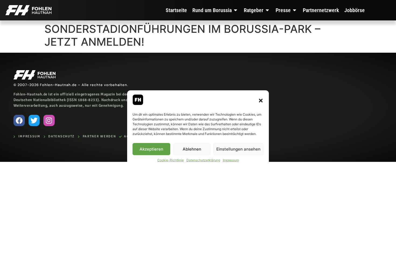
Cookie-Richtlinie (170, 160)
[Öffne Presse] (294, 10)
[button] (260, 100)
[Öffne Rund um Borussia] (235, 10)
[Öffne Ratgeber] (267, 10)
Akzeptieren (151, 149)
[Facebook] (19, 120)
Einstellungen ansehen (238, 149)
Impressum (231, 160)
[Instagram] (49, 120)
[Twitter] (34, 120)
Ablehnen (192, 149)
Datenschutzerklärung (203, 160)
